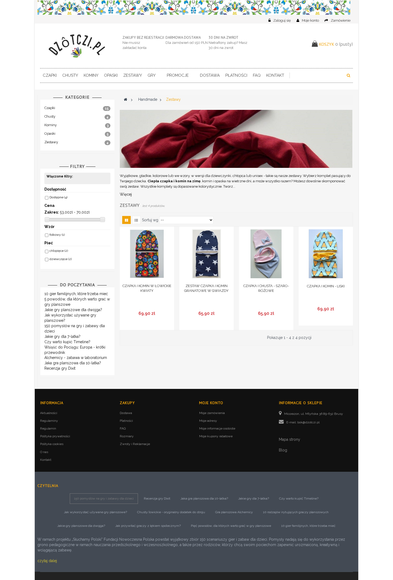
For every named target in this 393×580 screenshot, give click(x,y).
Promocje (178, 75)
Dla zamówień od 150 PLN (186, 43)
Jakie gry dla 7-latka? (62, 336)
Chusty (70, 75)
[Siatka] (126, 220)
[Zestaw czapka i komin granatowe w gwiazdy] (206, 253)
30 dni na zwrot (223, 37)
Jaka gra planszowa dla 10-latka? (72, 363)
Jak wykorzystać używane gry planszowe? (95, 512)
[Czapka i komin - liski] (325, 253)
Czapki (50, 75)
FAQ (257, 75)
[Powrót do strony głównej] (125, 99)
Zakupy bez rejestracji (143, 37)
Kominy (91, 75)
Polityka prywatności (55, 436)
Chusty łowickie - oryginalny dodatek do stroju (171, 512)
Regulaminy (49, 421)
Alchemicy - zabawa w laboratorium (75, 357)
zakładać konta (134, 48)
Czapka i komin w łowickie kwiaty (146, 288)
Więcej (126, 194)
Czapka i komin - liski (326, 286)
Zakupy (127, 402)
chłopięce (58, 251)
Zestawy (132, 75)
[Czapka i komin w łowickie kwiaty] (146, 253)
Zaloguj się (282, 20)
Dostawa (210, 75)
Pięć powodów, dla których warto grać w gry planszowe (231, 526)
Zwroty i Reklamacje (135, 444)
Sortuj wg (150, 220)
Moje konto (310, 20)
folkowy (57, 235)
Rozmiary (127, 436)
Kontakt (275, 75)
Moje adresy (208, 421)
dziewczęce (60, 259)
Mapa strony (289, 439)
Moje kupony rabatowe (216, 436)
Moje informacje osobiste (217, 428)
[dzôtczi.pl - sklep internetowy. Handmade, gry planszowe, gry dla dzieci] (77, 46)
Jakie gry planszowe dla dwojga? (73, 310)
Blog (283, 450)
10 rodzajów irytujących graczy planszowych (296, 512)
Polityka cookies (51, 444)
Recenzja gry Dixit (59, 368)
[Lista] (136, 220)
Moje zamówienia (212, 413)
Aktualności (48, 413)
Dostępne (58, 197)
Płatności (236, 75)
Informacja (51, 402)
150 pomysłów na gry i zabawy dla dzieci (104, 498)
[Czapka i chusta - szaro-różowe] (266, 253)
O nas (44, 452)
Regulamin (48, 428)
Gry (152, 75)
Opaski (111, 75)
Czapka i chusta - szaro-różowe (266, 288)
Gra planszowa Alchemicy (234, 512)
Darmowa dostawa (183, 37)
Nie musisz (131, 43)
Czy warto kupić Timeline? (67, 342)
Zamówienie (340, 20)
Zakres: (51, 212)
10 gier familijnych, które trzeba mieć (76, 294)
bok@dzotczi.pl (308, 422)
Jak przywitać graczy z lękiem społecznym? (148, 526)
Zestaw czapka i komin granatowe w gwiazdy (206, 288)
